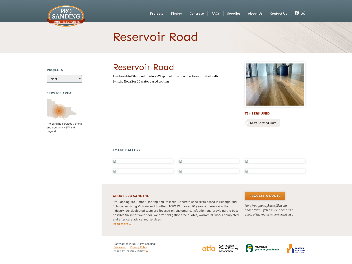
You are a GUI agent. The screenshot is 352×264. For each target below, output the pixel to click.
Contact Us (278, 14)
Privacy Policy (138, 247)
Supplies (233, 14)
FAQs (215, 14)
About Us (255, 14)
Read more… (122, 224)
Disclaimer (119, 247)
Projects (156, 14)
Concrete (197, 14)
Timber (176, 14)
